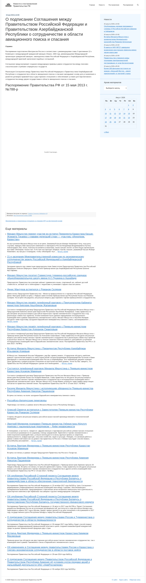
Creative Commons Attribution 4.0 (37, 213)
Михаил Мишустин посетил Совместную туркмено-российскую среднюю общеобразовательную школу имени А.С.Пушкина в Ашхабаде (47, 276)
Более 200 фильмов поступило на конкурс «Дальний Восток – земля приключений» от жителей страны (117, 71)
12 (115, 114)
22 (129, 118)
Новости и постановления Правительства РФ (25, 5)
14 (124, 114)
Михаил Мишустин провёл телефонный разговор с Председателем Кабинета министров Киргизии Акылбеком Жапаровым (49, 304)
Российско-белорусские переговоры (27, 400)
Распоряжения (128, 5)
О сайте (114, 580)
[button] (138, 5)
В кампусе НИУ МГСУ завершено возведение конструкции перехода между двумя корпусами (120, 49)
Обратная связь (135, 580)
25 (110, 122)
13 (120, 114)
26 (115, 122)
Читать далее (62, 252)
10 (106, 114)
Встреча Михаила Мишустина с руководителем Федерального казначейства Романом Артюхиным (118, 39)
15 (129, 114)
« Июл (106, 132)
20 (120, 118)
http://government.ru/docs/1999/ (23, 215)
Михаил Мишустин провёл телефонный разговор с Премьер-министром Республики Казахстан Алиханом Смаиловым (46, 328)
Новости (102, 5)
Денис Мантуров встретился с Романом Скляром (34, 289)
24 (106, 122)
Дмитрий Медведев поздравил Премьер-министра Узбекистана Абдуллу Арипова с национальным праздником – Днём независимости (47, 425)
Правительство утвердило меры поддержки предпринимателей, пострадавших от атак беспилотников (118, 60)
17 (106, 118)
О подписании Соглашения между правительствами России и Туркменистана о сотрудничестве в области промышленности (50, 518)
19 (115, 118)
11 (110, 114)
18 (110, 118)
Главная (92, 5)
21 (124, 118)
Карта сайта (123, 580)
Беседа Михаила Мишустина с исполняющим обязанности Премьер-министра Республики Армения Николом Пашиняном (50, 389)
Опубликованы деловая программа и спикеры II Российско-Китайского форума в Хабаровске (120, 28)
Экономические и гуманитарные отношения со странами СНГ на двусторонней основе (33, 221)
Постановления (114, 5)
